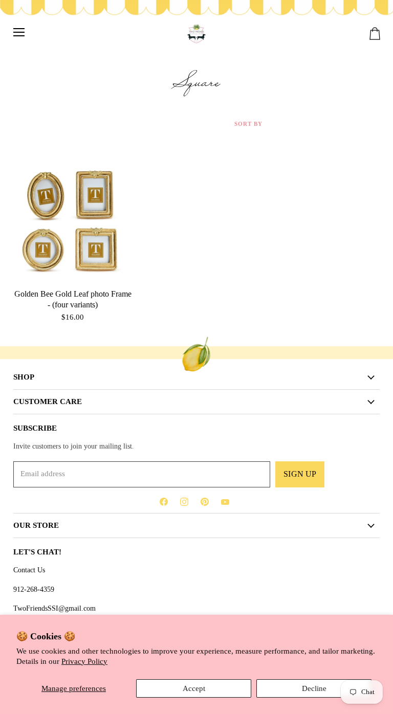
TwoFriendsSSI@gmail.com (54, 608)
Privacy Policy (84, 661)
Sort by (248, 124)
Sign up (299, 474)
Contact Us (29, 570)
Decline (314, 688)
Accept (194, 688)
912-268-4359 (33, 589)
